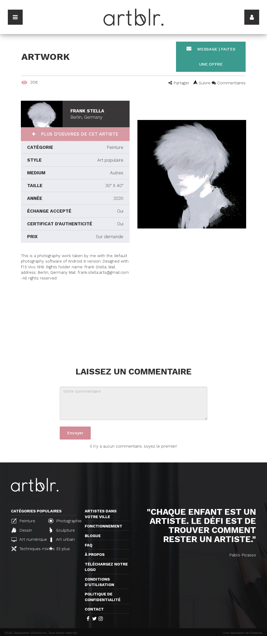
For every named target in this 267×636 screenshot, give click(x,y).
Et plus (62, 548)
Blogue (93, 535)
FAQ (88, 545)
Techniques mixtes (31, 548)
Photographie (68, 520)
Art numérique (31, 539)
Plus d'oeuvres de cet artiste (78, 134)
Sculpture (65, 530)
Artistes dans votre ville (101, 514)
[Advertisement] (75, 317)
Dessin (25, 530)
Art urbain (65, 539)
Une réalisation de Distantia (243, 633)
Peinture (26, 520)
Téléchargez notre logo (106, 567)
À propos (95, 554)
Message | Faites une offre (215, 57)
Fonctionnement (103, 526)
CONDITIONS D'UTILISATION (99, 582)
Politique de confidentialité (102, 597)
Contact (94, 609)
